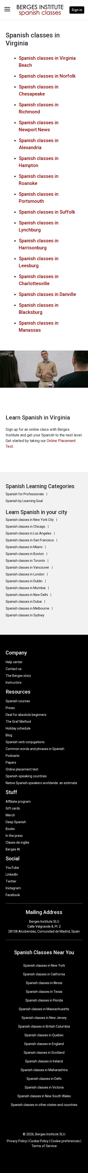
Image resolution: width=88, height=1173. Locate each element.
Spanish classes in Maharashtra (44, 1070)
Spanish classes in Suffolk (47, 212)
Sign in (77, 10)
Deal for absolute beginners (26, 715)
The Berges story (18, 676)
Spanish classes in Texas (44, 991)
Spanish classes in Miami (24, 547)
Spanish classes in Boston (25, 554)
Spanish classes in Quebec (44, 1035)
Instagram (13, 888)
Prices (10, 708)
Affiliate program (18, 801)
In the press (14, 836)
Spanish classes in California (44, 974)
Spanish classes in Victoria (44, 1087)
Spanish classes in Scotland (44, 1052)
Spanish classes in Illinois (44, 983)
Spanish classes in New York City (30, 520)
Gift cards (13, 808)
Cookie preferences (65, 1141)
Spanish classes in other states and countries (44, 1105)
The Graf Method (18, 721)
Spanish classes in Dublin (24, 581)
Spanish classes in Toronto (26, 561)
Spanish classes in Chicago (26, 526)
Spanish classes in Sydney (25, 615)
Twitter (11, 881)
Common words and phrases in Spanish (35, 749)
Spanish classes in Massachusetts (44, 1009)
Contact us (14, 669)
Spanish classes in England (44, 1044)
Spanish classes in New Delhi (27, 595)
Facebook (13, 895)
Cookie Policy (39, 1141)
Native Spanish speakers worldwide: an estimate (41, 783)
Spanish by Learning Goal (24, 501)
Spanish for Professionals (25, 494)
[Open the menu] (7, 9)
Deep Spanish (16, 822)
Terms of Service (44, 1146)
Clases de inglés (17, 842)
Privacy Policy (17, 1141)
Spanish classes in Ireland (44, 1061)
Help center (14, 662)
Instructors (14, 682)
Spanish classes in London (25, 574)
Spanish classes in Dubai (24, 601)
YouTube (12, 868)
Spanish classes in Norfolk (47, 76)
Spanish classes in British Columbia (44, 1026)
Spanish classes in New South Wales (44, 1096)
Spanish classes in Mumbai (26, 588)
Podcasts (12, 756)
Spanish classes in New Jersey (44, 1018)
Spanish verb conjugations (25, 742)
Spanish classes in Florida (44, 1000)
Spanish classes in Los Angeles (29, 533)
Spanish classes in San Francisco (30, 540)
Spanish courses (18, 701)
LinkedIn (12, 874)
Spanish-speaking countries (26, 776)
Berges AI (13, 849)
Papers (11, 762)
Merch (10, 815)
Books (10, 829)
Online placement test (22, 769)
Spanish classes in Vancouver (28, 567)
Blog (9, 735)
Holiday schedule (18, 728)
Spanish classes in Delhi (44, 1079)
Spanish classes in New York (44, 965)
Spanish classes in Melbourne (28, 608)
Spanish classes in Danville (47, 294)
